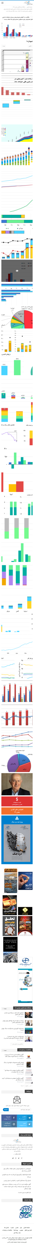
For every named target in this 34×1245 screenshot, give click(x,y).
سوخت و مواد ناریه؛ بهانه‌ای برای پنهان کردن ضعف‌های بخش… (13, 1021)
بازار (21, 1228)
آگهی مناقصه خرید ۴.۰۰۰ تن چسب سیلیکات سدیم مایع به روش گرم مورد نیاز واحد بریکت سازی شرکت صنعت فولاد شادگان (17, 1186)
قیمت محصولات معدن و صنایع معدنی (17, 803)
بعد (4, 46)
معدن (16, 1228)
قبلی (30, 46)
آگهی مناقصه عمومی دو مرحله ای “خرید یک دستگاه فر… (13, 1079)
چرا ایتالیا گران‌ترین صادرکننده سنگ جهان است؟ (13, 1029)
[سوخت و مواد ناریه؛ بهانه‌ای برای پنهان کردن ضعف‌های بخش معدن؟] (29, 1023)
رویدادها (16, 1230)
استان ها (6, 1228)
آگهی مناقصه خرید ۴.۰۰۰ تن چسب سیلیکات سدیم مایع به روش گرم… (14, 1055)
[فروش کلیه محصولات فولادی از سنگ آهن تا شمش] (29, 1065)
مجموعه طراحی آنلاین (12, 1242)
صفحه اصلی (26, 1228)
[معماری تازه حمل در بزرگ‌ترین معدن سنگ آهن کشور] (29, 1015)
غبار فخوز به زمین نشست (24, 1193)
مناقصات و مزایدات (7, 1230)
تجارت (12, 1228)
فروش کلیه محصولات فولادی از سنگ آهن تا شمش (14, 1063)
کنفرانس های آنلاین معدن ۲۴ (17, 811)
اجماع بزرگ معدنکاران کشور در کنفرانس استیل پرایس (17, 1181)
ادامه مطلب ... (17, 1154)
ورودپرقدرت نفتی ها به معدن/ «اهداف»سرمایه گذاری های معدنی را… (13, 1037)
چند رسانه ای (17, 1233)
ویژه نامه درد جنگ (17, 822)
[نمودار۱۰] (17, 61)
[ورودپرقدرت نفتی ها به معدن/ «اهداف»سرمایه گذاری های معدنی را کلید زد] (29, 1039)
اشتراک (6, 1110)
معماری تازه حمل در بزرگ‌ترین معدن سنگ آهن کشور (14, 1013)
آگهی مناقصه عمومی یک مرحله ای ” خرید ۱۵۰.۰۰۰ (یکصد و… (14, 1071)
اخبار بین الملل (28, 1230)
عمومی (21, 1230)
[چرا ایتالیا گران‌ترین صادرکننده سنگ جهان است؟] (29, 1031)
